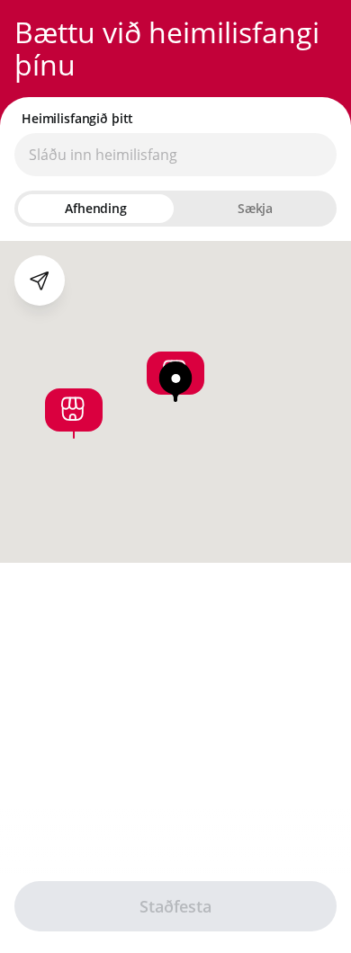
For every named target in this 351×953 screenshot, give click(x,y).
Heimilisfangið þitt (77, 118)
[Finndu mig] (39, 280)
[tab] (96, 208)
